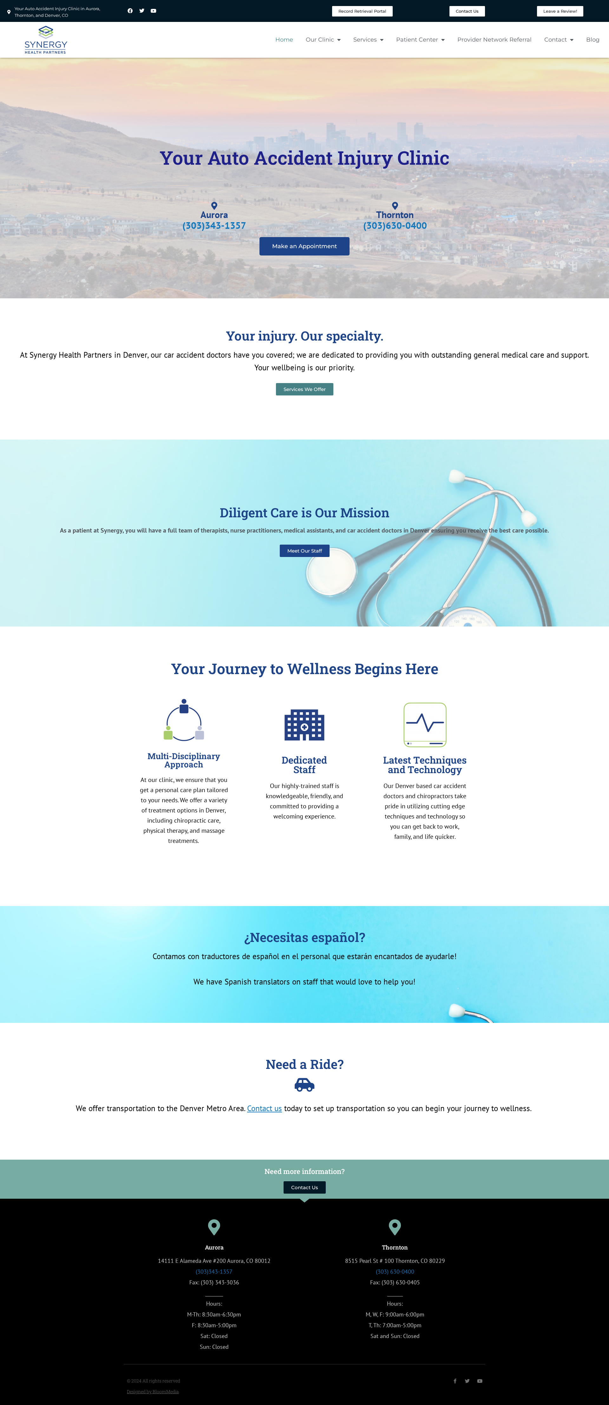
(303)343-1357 (214, 1271)
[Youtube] (153, 11)
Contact (555, 39)
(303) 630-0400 (395, 1271)
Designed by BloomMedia (153, 1391)
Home (284, 39)
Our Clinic (320, 39)
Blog (592, 39)
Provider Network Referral (494, 39)
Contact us (264, 1108)
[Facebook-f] (455, 1381)
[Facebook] (130, 11)
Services (365, 39)
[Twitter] (142, 11)
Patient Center (417, 39)
